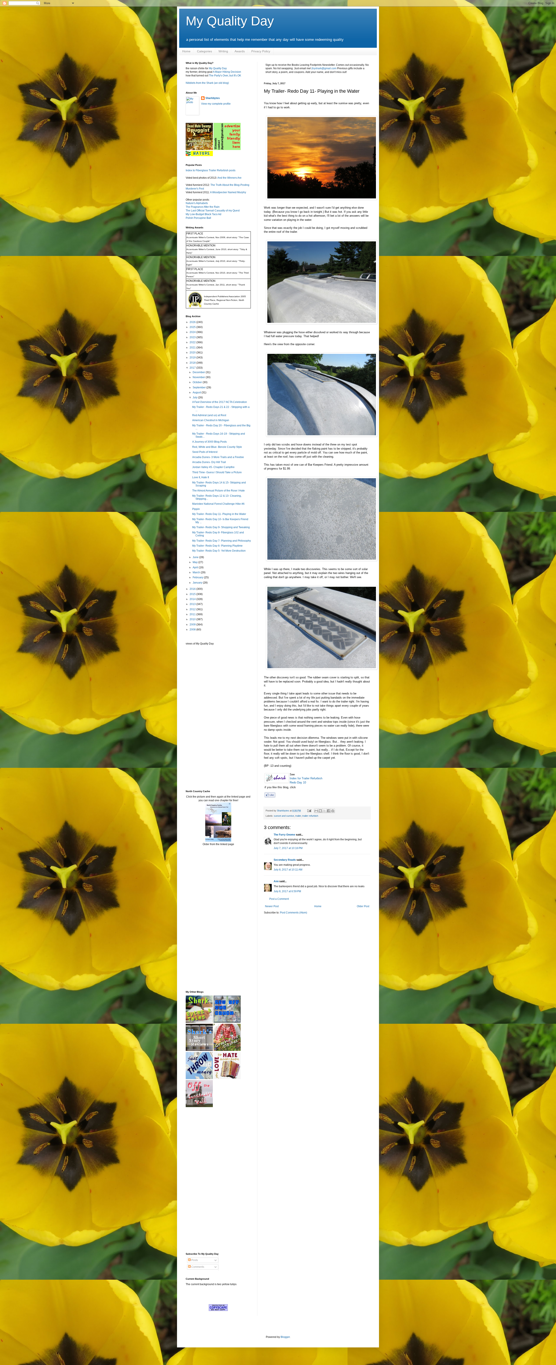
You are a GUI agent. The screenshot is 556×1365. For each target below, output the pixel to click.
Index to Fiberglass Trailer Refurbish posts (210, 170)
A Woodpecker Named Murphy (228, 192)
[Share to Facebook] (328, 811)
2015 (193, 594)
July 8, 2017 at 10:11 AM (288, 869)
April (196, 567)
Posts (194, 1260)
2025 (193, 327)
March (197, 572)
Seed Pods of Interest (204, 451)
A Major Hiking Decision (227, 71)
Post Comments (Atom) (293, 912)
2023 (193, 337)
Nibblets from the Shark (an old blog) (207, 82)
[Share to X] (324, 811)
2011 (193, 614)
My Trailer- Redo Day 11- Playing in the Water (219, 514)
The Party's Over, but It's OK (225, 75)
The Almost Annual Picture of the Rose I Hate (218, 490)
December (199, 372)
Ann (276, 881)
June (196, 557)
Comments (197, 1266)
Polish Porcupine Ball (198, 217)
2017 (193, 367)
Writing (223, 51)
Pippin (196, 509)
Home (186, 51)
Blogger (285, 1337)
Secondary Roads (285, 859)
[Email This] (316, 811)
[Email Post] (309, 810)
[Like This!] (270, 796)
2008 (193, 629)
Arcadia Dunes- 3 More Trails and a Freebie (218, 457)
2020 (193, 352)
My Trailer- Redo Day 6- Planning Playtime (217, 545)
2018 (193, 362)
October (198, 382)
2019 (193, 357)
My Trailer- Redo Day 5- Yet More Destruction (219, 550)
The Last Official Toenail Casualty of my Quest (213, 210)
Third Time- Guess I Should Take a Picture (217, 472)
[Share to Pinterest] (333, 811)
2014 (193, 599)
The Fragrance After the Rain (203, 206)
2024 (193, 332)
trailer (298, 815)
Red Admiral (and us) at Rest (209, 415)
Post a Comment (279, 898)
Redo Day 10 (298, 782)
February (198, 577)
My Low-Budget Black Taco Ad (203, 214)
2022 (193, 342)
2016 (193, 588)
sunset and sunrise (284, 815)
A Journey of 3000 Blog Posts (209, 441)
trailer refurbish (310, 815)
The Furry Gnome (284, 834)
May (195, 562)
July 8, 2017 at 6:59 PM (287, 891)
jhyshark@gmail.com (324, 68)
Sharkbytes (212, 98)
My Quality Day (230, 21)
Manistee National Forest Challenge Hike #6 (218, 503)
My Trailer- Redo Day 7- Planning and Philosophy (221, 540)
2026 (193, 322)
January (198, 582)
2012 (193, 609)
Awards (240, 51)
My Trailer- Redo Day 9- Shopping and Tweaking (221, 527)
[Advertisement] (199, 717)
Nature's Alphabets (197, 203)
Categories (204, 51)
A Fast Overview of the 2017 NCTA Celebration (219, 402)
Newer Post (272, 906)
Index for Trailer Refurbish (306, 778)
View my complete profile (216, 103)
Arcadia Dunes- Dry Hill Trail (209, 462)
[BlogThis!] (320, 811)
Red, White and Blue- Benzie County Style (217, 446)
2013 (193, 604)
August (197, 392)
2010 (193, 619)
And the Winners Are (229, 177)
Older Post (363, 906)
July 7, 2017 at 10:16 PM (288, 848)
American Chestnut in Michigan (210, 420)
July (195, 397)
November (199, 377)
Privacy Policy (260, 51)
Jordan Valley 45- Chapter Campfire (213, 467)
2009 (193, 624)
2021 (193, 347)
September (199, 387)
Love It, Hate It (200, 477)
